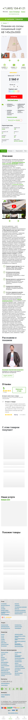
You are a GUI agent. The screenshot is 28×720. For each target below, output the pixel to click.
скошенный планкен (17, 184)
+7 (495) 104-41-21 (14, 8)
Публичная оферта (5, 614)
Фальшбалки (17, 669)
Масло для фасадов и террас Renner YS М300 (13, 461)
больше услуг (5, 499)
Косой (3, 137)
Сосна (3, 129)
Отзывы (3, 639)
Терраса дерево (18, 664)
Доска (2, 660)
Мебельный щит (4, 670)
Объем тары (4, 470)
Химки (3, 696)
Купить (14, 97)
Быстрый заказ (13, 100)
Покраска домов (18, 626)
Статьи (2, 637)
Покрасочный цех (18, 613)
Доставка (3, 608)
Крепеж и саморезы (5, 668)
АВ (14, 137)
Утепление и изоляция (20, 668)
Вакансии (17, 608)
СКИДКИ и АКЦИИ (19, 634)
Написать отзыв (19, 390)
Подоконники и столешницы (18, 656)
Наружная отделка (5, 626)
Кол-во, (12, 84)
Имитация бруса (4, 662)
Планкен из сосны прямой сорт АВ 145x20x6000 (12, 563)
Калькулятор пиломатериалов (18, 644)
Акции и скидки (4, 652)
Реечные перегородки (19, 658)
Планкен (3, 675)
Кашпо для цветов (5, 665)
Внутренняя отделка (5, 628)
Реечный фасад (18, 659)
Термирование (18, 628)
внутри (16, 141)
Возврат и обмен (4, 610)
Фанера (16, 671)
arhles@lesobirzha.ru (5, 683)
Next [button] (18, 60)
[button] (10, 221)
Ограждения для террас (6, 673)
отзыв (12, 568)
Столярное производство (20, 611)
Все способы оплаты (13, 713)
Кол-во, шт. (10, 470)
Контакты (17, 603)
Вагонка (3, 657)
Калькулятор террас (19, 646)
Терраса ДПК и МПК (19, 666)
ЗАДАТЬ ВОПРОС (7, 375)
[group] (14, 44)
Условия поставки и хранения (5, 612)
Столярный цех (18, 624)
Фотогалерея (4, 645)
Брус (2, 655)
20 (2, 133)
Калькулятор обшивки (14, 120)
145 (15, 129)
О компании (3, 603)
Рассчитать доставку (12, 117)
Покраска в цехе (4, 624)
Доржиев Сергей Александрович (12, 370)
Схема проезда (4, 685)
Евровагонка (4, 658)
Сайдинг (16, 663)
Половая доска (18, 652)
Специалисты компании (20, 610)
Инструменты (4, 663)
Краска (2, 667)
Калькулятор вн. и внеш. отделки (20, 636)
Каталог (3, 634)
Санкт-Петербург (5, 694)
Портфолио (17, 605)
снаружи (20, 141)
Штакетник (17, 674)
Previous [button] (10, 60)
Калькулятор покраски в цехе (20, 642)
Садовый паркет (18, 661)
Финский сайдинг (19, 673)
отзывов (14, 466)
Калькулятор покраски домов (20, 639)
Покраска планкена (11, 519)
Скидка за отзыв (4, 644)
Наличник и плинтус (5, 672)
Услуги (2, 636)
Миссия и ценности (5, 605)
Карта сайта (3, 642)
